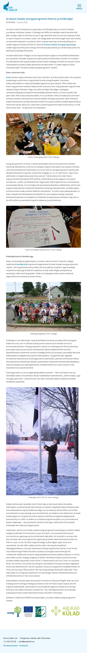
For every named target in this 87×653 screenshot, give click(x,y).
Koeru (8, 77)
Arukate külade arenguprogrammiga (59, 44)
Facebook (23, 645)
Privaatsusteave (10, 645)
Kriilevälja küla (21, 264)
